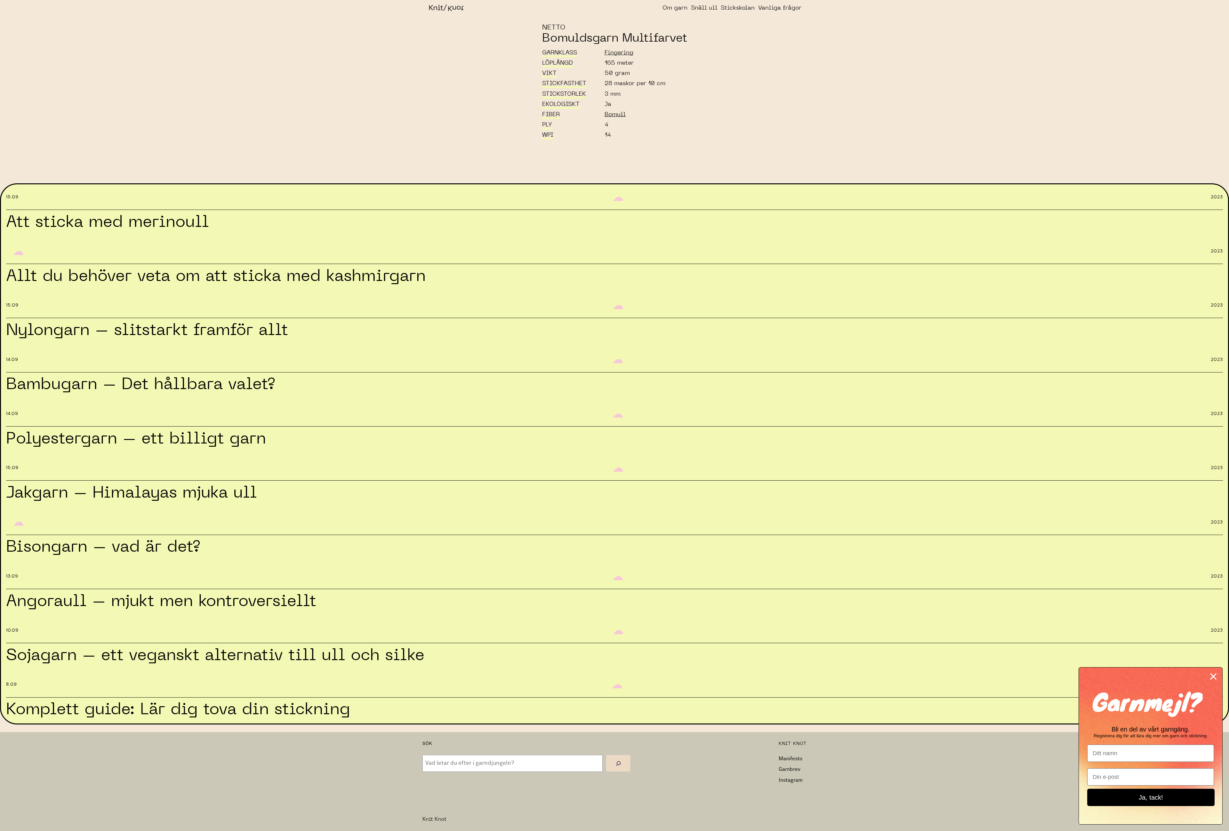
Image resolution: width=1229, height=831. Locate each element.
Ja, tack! (1151, 797)
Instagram (791, 780)
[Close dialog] (1213, 676)
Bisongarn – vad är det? (103, 547)
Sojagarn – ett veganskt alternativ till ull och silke (215, 655)
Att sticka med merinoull (107, 222)
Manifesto (790, 758)
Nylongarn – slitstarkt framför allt (147, 330)
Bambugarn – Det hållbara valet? (140, 384)
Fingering (619, 53)
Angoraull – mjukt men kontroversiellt (161, 601)
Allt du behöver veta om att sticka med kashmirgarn (216, 276)
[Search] (618, 763)
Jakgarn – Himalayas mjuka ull (131, 493)
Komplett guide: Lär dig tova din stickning (178, 709)
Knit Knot (434, 819)
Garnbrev (789, 769)
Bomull (615, 114)
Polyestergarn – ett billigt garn (136, 439)
